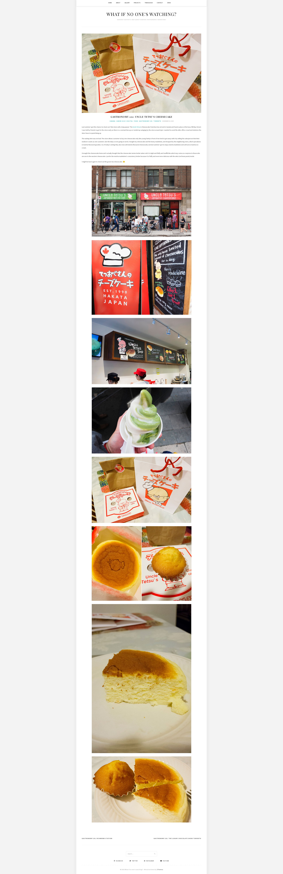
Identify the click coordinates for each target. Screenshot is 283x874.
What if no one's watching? (141, 14)
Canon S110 (121, 121)
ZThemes (160, 869)
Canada (112, 121)
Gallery (127, 3)
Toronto (157, 121)
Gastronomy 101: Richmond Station (97, 838)
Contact (160, 3)
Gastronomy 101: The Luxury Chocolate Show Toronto (177, 838)
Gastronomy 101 (146, 121)
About (118, 3)
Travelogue (149, 3)
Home (110, 3)
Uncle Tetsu (136, 127)
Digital (130, 121)
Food (136, 121)
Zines (169, 3)
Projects (137, 3)
